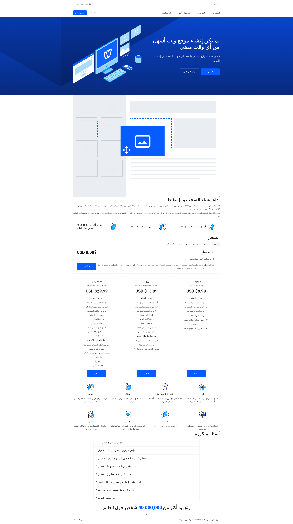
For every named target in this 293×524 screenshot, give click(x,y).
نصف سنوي (196, 244)
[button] (146, 442)
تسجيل (196, 373)
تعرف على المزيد (189, 72)
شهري (216, 244)
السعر (210, 72)
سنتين (180, 244)
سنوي (187, 244)
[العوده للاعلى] (74, 519)
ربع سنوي (207, 244)
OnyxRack (215, 4)
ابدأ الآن (87, 266)
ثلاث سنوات (170, 244)
